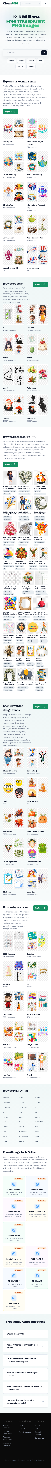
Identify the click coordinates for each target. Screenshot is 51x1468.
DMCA (37, 1429)
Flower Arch (8, 690)
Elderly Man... (32, 569)
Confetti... (7, 643)
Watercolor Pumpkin (35, 831)
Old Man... (33, 566)
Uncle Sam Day (33, 268)
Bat (40, 61)
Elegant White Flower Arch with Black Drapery (9, 684)
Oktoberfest (8, 205)
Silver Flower (23, 542)
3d (4, 327)
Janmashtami (8, 238)
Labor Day (31, 892)
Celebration (39, 1122)
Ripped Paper (23, 1136)
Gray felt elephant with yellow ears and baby (25, 684)
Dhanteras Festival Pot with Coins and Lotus (21, 563)
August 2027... (40, 591)
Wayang (21, 1141)
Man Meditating (39, 619)
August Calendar (39, 595)
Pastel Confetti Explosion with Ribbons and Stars (8, 638)
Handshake (23, 1132)
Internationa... (9, 566)
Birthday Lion (39, 542)
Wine (36, 1141)
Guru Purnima (32, 801)
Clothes (21, 1102)
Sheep (37, 1136)
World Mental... (39, 617)
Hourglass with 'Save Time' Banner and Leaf (41, 684)
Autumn (6, 1045)
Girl (36, 1107)
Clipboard (7, 892)
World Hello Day (30, 664)
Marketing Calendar (7, 1444)
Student (7, 494)
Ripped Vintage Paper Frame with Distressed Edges (25, 614)
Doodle (6, 418)
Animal (21, 1098)
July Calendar (8, 594)
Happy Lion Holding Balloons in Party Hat (40, 539)
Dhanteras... (20, 569)
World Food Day (26, 592)
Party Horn (7, 519)
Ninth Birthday (9, 617)
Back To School (33, 1014)
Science (20, 66)
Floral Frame (23, 1107)
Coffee (11, 61)
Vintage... (22, 619)
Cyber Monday (30, 641)
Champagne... (8, 545)
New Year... (7, 517)
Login (21, 1425)
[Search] (39, 3)
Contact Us (39, 1438)
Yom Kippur (7, 142)
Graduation (7, 1014)
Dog (36, 1127)
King (4, 1112)
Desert (21, 1127)
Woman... (20, 643)
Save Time (39, 687)
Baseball (38, 1098)
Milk (36, 1112)
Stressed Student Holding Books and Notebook (10, 488)
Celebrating (32, 771)
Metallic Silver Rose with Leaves (25, 538)
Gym (4, 1132)
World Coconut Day (35, 238)
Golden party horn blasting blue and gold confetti (10, 514)
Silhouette (31, 418)
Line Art (6, 388)
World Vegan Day (10, 862)
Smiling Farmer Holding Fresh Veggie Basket (27, 588)
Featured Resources (7, 1438)
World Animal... (23, 687)
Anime (5, 358)
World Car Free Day (34, 175)
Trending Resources (7, 1426)
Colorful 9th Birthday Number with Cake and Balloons (9, 615)
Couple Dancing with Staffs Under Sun (40, 488)
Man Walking (42, 569)
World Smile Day (9, 175)
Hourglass (39, 690)
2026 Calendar (9, 954)
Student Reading (10, 771)
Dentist (5, 1127)
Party (29, 984)
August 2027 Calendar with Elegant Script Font (40, 589)
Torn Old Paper (24, 617)
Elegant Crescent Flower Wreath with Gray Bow (40, 514)
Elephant (21, 690)
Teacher (37, 1117)
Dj (4, 569)
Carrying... (43, 566)
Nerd (5, 801)
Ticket (5, 1141)
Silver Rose (22, 545)
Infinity (37, 1132)
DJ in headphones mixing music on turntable (8, 564)
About (37, 1425)
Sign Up (22, 1429)
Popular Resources (7, 1432)
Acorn (21, 61)
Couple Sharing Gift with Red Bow (19, 661)
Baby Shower (32, 1045)
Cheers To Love (9, 542)
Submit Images (25, 1432)
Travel (29, 1075)
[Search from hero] (44, 52)
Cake (20, 1122)
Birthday (30, 954)
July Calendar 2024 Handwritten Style (10, 588)
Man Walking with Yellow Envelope (43, 564)
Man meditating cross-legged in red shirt (40, 614)
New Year (6, 1075)
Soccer (31, 61)
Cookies (37, 1102)
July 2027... (7, 591)
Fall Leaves (7, 831)
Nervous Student (9, 491)
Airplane (6, 1098)
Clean (11, 3)
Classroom (7, 1102)
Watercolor (31, 388)
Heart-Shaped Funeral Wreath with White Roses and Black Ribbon (25, 489)
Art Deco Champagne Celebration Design (7, 661)
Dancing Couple (40, 494)
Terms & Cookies (38, 1433)
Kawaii (29, 358)
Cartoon (30, 327)
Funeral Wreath (24, 494)
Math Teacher (24, 519)
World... (19, 640)
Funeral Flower (24, 491)
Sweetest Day (20, 664)
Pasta (5, 1136)
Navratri (37, 491)
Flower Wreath (39, 519)
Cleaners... (40, 666)
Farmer (31, 66)
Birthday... (7, 619)
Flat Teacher (23, 517)
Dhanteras (19, 566)
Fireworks (6, 1107)
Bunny (5, 1122)
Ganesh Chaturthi (10, 268)
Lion (36, 545)
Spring (5, 1117)
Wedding (6, 984)
